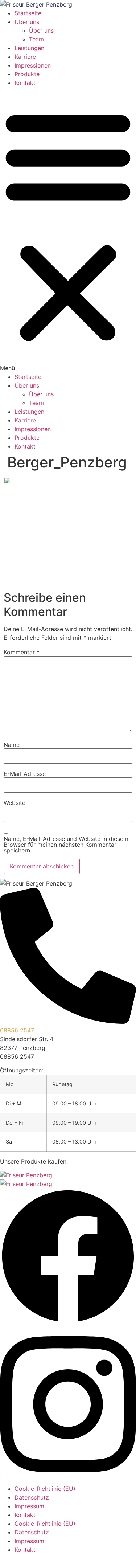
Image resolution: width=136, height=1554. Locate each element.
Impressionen (33, 65)
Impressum (29, 1506)
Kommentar (22, 652)
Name (12, 745)
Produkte (27, 74)
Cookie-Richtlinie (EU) (45, 1488)
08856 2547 (17, 1030)
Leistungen (29, 48)
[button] (68, 229)
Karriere (25, 56)
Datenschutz (32, 1497)
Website (14, 803)
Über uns (27, 21)
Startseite (28, 13)
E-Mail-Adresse (25, 774)
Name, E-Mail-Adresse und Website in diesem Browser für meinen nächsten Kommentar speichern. (66, 844)
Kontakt (25, 82)
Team (36, 39)
